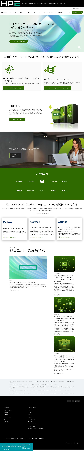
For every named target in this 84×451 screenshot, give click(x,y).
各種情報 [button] (60, 12)
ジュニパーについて (8, 410)
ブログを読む (13, 290)
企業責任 (6, 414)
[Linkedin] (76, 401)
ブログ (29, 412)
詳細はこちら (62, 3)
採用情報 (6, 412)
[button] (76, 9)
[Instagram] (73, 401)
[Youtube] (78, 401)
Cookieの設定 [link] (41, 438)
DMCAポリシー (23, 438)
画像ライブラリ (31, 417)
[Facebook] (68, 401)
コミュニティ (30, 414)
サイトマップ (30, 421)
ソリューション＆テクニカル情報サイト (36, 428)
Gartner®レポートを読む (8, 237)
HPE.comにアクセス (77, 12)
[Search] (69, 12)
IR (4, 419)
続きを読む (57, 295)
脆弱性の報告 (34, 438)
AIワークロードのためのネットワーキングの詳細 (57, 88)
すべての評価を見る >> (42, 213)
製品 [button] (21, 12)
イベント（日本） (31, 426)
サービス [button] (28, 12)
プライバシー (7, 438)
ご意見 (29, 438)
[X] (70, 401)
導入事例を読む (58, 373)
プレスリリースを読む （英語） (19, 41)
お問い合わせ (7, 421)
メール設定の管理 (31, 419)
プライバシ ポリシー (6, 449)
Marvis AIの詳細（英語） (17, 119)
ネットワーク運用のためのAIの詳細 (13, 88)
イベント (30, 410)
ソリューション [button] (12, 12)
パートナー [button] (36, 12)
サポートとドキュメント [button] (48, 12)
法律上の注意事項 (14, 438)
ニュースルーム (7, 417)
